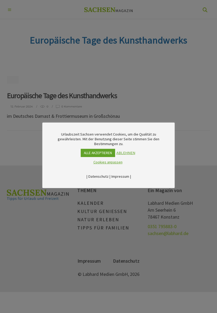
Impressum (120, 176)
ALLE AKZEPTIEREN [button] (98, 153)
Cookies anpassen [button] (108, 162)
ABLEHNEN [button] (125, 152)
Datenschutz (98, 176)
